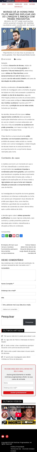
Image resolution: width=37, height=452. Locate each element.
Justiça (18, 59)
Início (4, 4)
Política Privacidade (17, 447)
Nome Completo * (7, 283)
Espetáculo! (19, 6)
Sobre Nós (18, 4)
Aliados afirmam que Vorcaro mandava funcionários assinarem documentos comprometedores (9, 249)
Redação (4, 63)
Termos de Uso (16, 449)
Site (2, 298)
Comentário (5, 268)
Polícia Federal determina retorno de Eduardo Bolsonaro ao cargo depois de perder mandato (28, 249)
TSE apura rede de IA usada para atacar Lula (19, 336)
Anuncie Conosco (28, 449)
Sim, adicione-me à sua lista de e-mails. (17, 305)
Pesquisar (7, 316)
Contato (10, 4)
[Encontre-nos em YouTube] (2, 436)
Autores (32, 4)
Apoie (25, 4)
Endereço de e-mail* (8, 290)
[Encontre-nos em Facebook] (7, 436)
